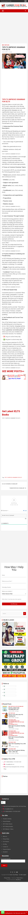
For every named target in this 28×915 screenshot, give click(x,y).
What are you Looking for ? (7, 591)
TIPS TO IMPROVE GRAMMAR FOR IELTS (13, 477)
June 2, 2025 (5, 51)
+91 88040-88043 (8, 811)
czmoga (10, 51)
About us (5, 836)
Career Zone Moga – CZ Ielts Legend (17, 874)
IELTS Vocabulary (19, 706)
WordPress (18, 879)
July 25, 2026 (11, 711)
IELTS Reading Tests (12, 724)
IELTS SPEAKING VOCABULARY (10, 484)
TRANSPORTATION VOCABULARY (17, 488)
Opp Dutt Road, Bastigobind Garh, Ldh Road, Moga (15, 806)
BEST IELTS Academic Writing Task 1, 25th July (16, 751)
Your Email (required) (5, 858)
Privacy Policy (6, 839)
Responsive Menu (25, 1)
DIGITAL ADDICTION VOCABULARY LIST (13, 708)
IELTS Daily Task (12, 719)
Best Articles (5, 45)
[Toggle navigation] (3, 10)
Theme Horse (19, 878)
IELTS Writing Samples (8, 826)
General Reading (6, 821)
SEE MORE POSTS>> (13, 371)
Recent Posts (7, 704)
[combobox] (14, 594)
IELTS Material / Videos (8, 829)
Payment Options (7, 849)
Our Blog (5, 844)
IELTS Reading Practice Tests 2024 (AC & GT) (16, 723)
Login (25, 510)
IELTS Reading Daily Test (13, 720)
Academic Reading (7, 818)
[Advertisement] (14, 29)
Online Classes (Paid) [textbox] (7, 593)
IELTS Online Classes (7, 824)
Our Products (6, 841)
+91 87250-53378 (16, 811)
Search (24, 613)
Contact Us (5, 846)
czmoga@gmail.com (8, 808)
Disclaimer (5, 851)
